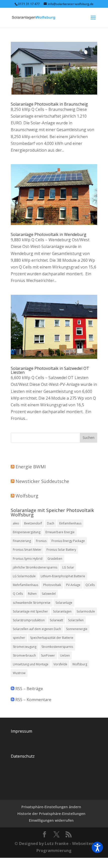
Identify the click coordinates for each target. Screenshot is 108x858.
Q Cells (18, 594)
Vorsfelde (60, 664)
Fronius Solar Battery (61, 549)
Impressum (21, 731)
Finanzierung (22, 541)
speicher (19, 638)
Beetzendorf (33, 523)
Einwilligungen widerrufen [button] (51, 820)
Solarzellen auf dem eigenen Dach (37, 629)
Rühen (32, 594)
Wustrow (19, 673)
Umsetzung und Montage (30, 664)
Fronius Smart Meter (27, 549)
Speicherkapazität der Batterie (51, 638)
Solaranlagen (62, 611)
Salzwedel (49, 594)
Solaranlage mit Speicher (30, 611)
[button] (97, 847)
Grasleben (54, 558)
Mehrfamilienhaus (25, 585)
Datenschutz (23, 756)
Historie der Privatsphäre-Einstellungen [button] (51, 813)
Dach (50, 523)
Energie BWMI (31, 467)
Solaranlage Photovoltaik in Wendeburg (48, 234)
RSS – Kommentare (32, 699)
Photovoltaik (52, 585)
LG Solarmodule (24, 576)
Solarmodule (86, 611)
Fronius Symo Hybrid (27, 558)
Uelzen (65, 655)
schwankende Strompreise (31, 603)
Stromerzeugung (24, 647)
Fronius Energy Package (68, 541)
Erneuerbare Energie (60, 532)
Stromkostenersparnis (57, 647)
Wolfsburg (27, 496)
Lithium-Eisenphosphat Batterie (63, 576)
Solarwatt (56, 620)
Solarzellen (76, 620)
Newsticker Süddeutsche (42, 481)
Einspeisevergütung (26, 532)
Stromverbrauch (24, 655)
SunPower (48, 655)
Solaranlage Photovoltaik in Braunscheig (49, 104)
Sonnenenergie (76, 629)
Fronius (41, 541)
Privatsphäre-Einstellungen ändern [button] (51, 806)
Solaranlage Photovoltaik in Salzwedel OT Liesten (50, 370)
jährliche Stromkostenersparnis (35, 567)
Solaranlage (64, 603)
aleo (16, 523)
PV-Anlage (73, 585)
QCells (90, 585)
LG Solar (68, 567)
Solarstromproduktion (29, 620)
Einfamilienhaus (70, 523)
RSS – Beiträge (28, 688)
